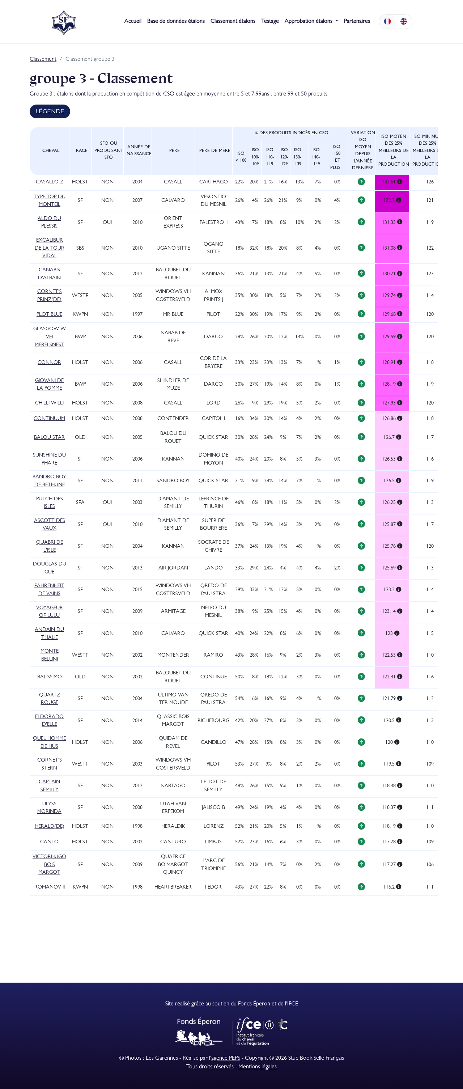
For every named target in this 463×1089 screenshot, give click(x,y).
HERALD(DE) (49, 827)
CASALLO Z (49, 182)
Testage (270, 22)
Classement (43, 60)
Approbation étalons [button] (309, 22)
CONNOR (49, 363)
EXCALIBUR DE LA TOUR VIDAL (49, 248)
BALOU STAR (49, 438)
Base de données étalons (176, 22)
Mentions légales (257, 1067)
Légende (49, 111)
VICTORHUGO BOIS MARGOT (49, 865)
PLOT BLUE (49, 315)
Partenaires (357, 22)
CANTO (49, 842)
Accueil (132, 22)
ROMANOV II (49, 887)
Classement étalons (233, 22)
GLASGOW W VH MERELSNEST (49, 337)
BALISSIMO (49, 677)
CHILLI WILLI (49, 403)
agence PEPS (225, 1059)
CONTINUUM (49, 419)
